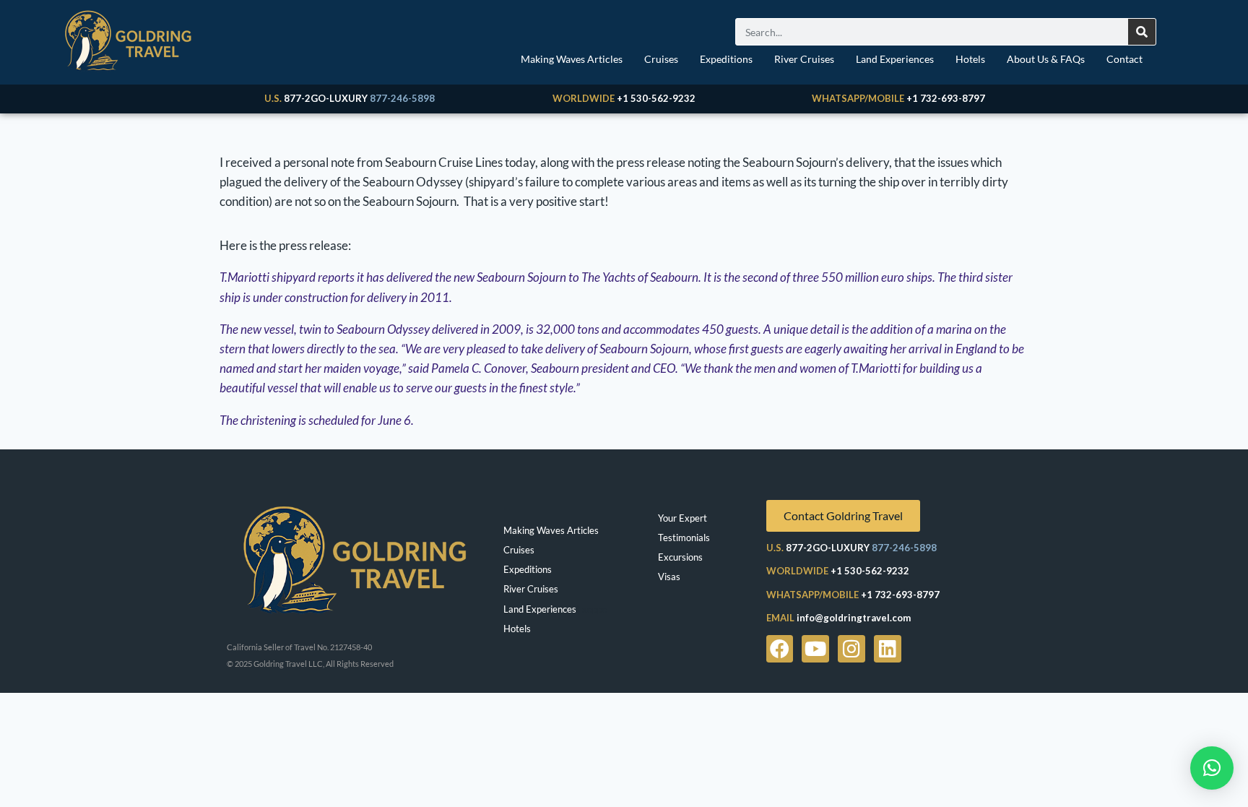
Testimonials (684, 537)
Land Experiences (895, 59)
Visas (669, 576)
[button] (1212, 768)
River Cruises (804, 59)
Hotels (970, 59)
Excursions (680, 557)
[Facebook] (780, 649)
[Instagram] (851, 649)
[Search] (1142, 32)
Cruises (661, 59)
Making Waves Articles (572, 59)
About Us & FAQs (1046, 59)
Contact (1124, 59)
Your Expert (682, 518)
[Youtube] (815, 649)
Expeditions (726, 59)
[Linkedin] (887, 649)
